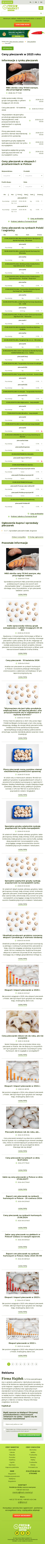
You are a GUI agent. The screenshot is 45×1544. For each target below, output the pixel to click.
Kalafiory (12, 1460)
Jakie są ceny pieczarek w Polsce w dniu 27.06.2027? (22, 1178)
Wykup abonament (22, 1515)
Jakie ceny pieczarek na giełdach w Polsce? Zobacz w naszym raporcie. (22, 1235)
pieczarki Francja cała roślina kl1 (22, 486)
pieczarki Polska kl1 (22, 503)
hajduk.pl (6, 1406)
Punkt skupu (6, 182)
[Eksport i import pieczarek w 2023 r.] (22, 1283)
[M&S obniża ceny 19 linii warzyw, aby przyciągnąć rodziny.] (22, 559)
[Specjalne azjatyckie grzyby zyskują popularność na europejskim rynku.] (22, 866)
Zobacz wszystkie (19, 537)
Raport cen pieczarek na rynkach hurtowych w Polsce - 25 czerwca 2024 (22, 1197)
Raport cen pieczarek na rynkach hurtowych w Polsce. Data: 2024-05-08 (22, 1255)
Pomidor (12, 1457)
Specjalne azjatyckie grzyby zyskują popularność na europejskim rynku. (13, 152)
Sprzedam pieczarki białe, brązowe (20, 531)
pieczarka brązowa (23, 447)
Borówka (33, 1450)
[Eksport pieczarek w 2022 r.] (22, 1329)
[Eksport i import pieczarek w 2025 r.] (22, 976)
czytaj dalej (22, 594)
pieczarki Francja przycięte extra (22, 468)
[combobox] (11, 175)
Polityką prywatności (23, 1429)
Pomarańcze (33, 1467)
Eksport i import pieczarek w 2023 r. (22, 1297)
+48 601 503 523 (22, 1490)
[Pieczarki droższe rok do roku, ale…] (22, 1117)
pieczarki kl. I (22, 198)
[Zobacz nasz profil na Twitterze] (17, 1533)
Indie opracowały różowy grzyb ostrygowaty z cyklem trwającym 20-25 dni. (14, 100)
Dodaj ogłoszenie (36, 537)
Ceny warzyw (12, 1447)
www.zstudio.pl (27, 1541)
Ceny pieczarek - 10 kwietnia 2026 (14, 109)
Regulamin (12, 1474)
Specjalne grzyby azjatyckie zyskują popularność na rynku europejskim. (14, 143)
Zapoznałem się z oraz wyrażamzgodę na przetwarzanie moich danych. (21, 1430)
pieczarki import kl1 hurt (22, 458)
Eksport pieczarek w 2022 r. (22, 1343)
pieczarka (22, 257)
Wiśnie (32, 1465)
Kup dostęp (5, 201)
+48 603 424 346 (29, 1499)
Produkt (27, 171)
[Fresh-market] (11, 8)
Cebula (12, 1452)
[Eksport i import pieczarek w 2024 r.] (22, 1072)
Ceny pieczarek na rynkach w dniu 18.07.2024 (22, 1159)
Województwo (7, 171)
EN (36, 2)
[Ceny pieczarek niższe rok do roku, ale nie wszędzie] (22, 1021)
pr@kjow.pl (22, 1502)
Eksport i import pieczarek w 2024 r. (23, 1086)
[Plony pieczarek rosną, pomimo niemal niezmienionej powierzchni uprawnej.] (22, 755)
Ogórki (12, 1462)
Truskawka (33, 1455)
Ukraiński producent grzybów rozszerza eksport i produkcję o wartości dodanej (22, 936)
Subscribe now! (22, 24)
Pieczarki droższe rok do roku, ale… (22, 1132)
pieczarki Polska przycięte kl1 (22, 475)
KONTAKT (22, 1485)
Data (25, 182)
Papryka (12, 1455)
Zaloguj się (8, 2)
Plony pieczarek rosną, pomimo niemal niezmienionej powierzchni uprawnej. (14, 133)
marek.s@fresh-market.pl (22, 1492)
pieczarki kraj (22, 356)
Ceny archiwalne (36, 218)
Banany (33, 1457)
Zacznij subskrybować (30, 1435)
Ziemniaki (12, 1450)
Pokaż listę (8, 48)
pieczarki (22, 244)
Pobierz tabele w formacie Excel (24, 221)
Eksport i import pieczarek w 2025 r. (22, 990)
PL (30, 2)
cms (20, 1541)
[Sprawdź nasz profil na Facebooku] (22, 1533)
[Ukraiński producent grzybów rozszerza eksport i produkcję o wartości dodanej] (22, 921)
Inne (12, 1471)
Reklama (12, 1479)
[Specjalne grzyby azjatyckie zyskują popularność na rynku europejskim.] (22, 812)
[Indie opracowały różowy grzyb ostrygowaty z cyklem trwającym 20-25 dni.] (22, 611)
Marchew (12, 1465)
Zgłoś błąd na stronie (33, 1472)
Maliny (33, 1460)
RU (41, 2)
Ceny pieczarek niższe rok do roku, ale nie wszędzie (22, 1037)
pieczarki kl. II (22, 206)
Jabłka (33, 1452)
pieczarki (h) (22, 367)
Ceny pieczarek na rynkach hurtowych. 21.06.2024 (22, 1216)
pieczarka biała (22, 440)
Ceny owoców (33, 1447)
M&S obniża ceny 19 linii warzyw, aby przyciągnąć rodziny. (22, 89)
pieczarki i (22, 320)
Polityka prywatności (12, 1476)
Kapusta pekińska (12, 1467)
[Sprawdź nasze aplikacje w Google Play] (28, 1533)
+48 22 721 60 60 (15, 1499)
